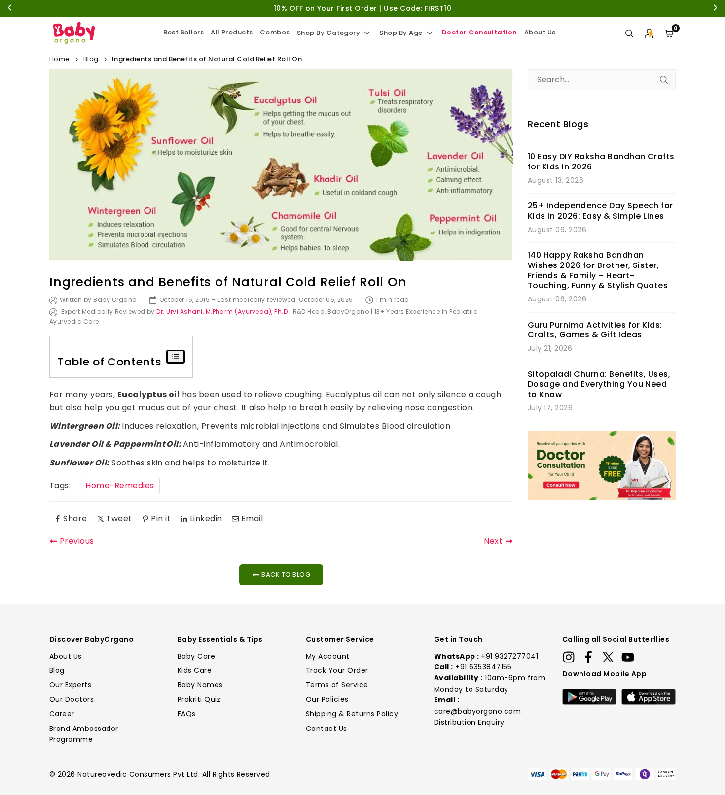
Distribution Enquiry (469, 722)
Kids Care (195, 670)
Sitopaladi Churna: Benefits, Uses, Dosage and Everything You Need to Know (599, 384)
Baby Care (196, 656)
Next (493, 541)
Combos (275, 32)
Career (61, 714)
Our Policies (327, 699)
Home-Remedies (119, 485)
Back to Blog (285, 574)
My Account (328, 656)
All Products (232, 32)
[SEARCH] (629, 33)
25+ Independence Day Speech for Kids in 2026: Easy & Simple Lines (600, 211)
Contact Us (326, 728)
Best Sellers (183, 32)
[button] (669, 33)
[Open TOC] (175, 357)
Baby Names (200, 685)
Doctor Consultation (479, 32)
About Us (540, 32)
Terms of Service (337, 685)
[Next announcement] (715, 8)
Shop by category (329, 32)
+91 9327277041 (509, 656)
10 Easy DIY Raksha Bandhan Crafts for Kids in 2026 (601, 162)
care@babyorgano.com (477, 711)
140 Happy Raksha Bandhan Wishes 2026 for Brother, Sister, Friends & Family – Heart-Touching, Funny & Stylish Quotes (598, 270)
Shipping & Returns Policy (352, 714)
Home (59, 59)
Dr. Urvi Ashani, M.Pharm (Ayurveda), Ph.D (222, 311)
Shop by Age (400, 32)
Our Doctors (71, 699)
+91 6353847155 (483, 667)
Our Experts (70, 685)
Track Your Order (337, 670)
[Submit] (663, 80)
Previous (77, 541)
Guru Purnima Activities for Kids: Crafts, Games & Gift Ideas (595, 330)
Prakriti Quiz (199, 699)
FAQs (187, 714)
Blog (91, 59)
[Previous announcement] (10, 8)
